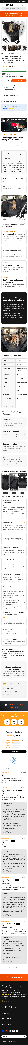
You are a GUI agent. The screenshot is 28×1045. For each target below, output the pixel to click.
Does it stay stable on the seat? (11, 574)
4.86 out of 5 (17, 735)
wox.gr (6, 1041)
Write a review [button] (14, 751)
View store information (9, 89)
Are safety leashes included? (11, 547)
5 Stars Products (19, 655)
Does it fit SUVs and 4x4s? (10, 560)
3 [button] (14, 968)
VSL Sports (20, 653)
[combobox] (14, 8)
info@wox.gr (23, 1)
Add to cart (19, 80)
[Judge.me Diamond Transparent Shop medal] (13, 760)
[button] (25, 4)
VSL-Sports (4, 53)
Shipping (10, 76)
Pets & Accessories (20, 651)
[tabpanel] (14, 398)
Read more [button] (12, 799)
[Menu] (2, 4)
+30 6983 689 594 (14, 1)
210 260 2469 (5, 1)
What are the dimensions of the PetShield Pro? (11, 501)
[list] (14, 31)
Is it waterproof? (7, 522)
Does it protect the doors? (10, 535)
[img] (5, 772)
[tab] (4, 114)
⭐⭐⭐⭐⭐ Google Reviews (14, 15)
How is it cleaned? (8, 586)
